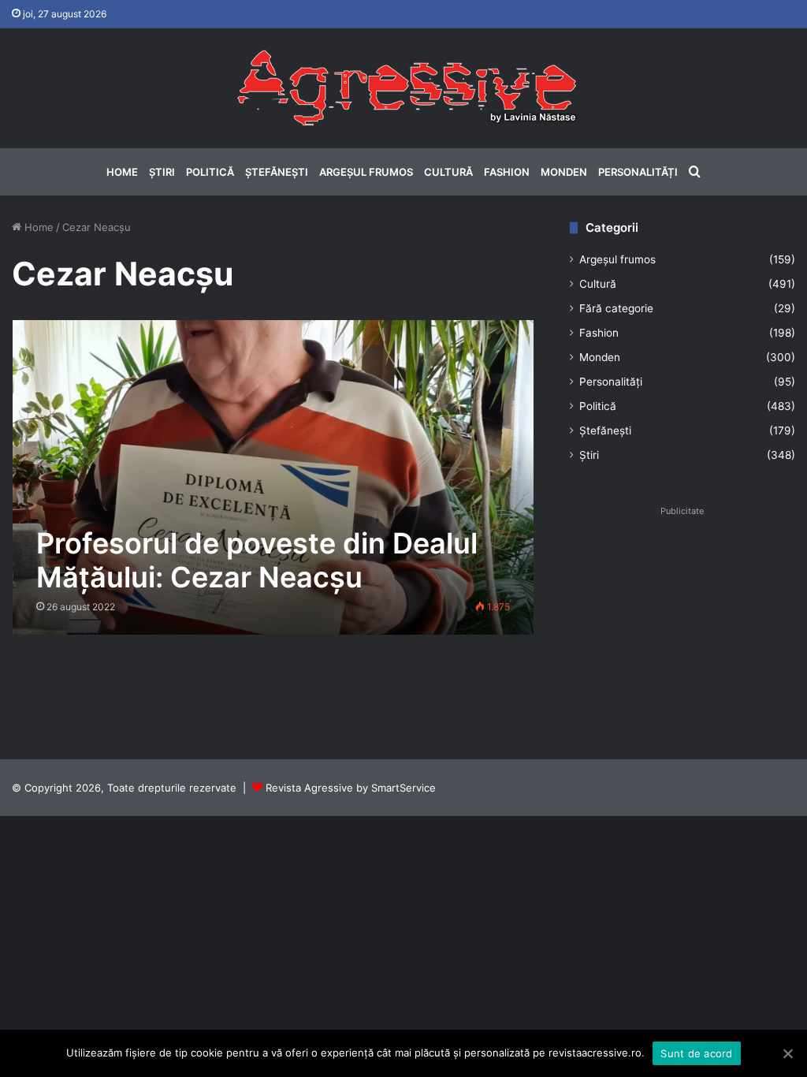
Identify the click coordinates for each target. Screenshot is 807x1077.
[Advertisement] (682, 620)
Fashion (507, 172)
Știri (162, 172)
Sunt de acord (696, 1053)
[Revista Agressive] (403, 88)
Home (122, 172)
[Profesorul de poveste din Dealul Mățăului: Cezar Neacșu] (273, 477)
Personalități (638, 172)
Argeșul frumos (366, 172)
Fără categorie (616, 308)
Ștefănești (276, 172)
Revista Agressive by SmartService (351, 787)
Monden (564, 172)
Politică (210, 172)
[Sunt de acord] (787, 1053)
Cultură (448, 172)
